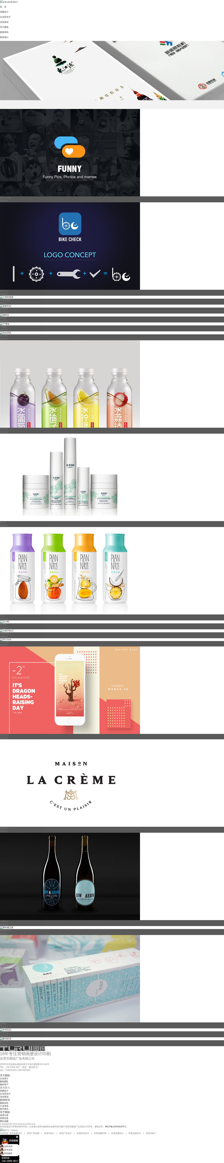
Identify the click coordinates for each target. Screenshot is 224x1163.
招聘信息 (4, 1118)
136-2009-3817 (10, 2)
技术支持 (8, 1150)
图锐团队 (4, 1081)
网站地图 (4, 1121)
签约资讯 (4, 1109)
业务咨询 (8, 1146)
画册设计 (4, 1091)
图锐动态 (4, 1103)
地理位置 (4, 1115)
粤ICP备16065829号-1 (116, 1126)
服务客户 (4, 1084)
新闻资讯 (5, 1099)
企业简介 (4, 1078)
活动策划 (4, 1097)
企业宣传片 (5, 1094)
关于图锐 (5, 1075)
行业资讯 (4, 1106)
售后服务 (8, 1153)
